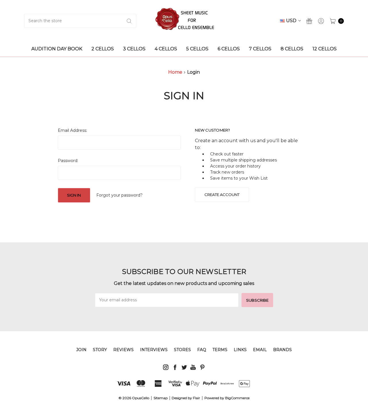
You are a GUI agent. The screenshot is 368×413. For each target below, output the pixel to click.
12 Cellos (325, 49)
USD (292, 20)
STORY (100, 349)
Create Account (221, 194)
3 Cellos (134, 49)
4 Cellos (166, 49)
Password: (68, 160)
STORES (182, 349)
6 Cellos (229, 49)
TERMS (219, 349)
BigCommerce (237, 398)
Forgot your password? (119, 195)
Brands (282, 349)
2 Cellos (102, 49)
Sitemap (161, 398)
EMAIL (260, 349)
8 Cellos (292, 49)
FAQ (201, 349)
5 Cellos (197, 49)
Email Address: (72, 130)
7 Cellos (260, 49)
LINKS (240, 349)
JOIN (81, 349)
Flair (196, 398)
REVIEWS (123, 349)
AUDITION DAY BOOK (56, 49)
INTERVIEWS (154, 349)
